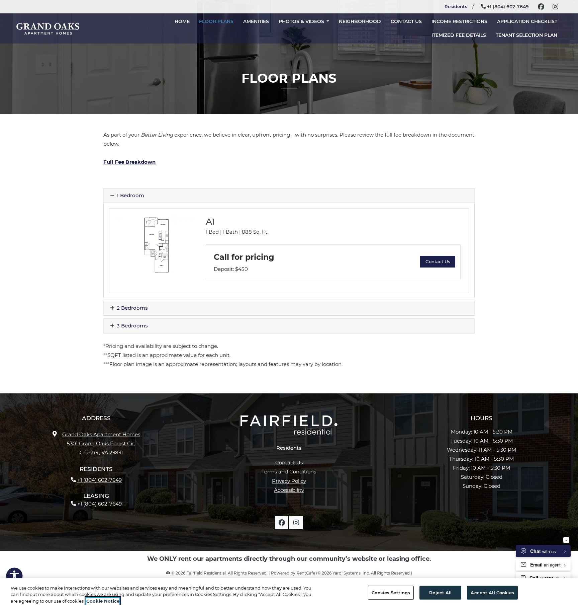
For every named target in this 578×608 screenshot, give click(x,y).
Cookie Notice (102, 601)
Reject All (440, 592)
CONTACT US (406, 21)
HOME (182, 21)
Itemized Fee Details (461, 35)
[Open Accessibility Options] (14, 577)
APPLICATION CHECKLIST (529, 21)
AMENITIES (256, 21)
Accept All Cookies (492, 592)
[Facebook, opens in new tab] (541, 6)
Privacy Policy (289, 480)
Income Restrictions (459, 21)
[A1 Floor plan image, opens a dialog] (156, 245)
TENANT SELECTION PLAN (529, 35)
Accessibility (289, 490)
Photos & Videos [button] (302, 21)
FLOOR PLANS (216, 21)
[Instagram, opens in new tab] (555, 6)
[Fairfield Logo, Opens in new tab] (289, 427)
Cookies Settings (391, 592)
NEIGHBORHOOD (360, 21)
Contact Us (289, 462)
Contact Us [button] (440, 261)
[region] (289, 593)
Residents (459, 6)
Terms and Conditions (289, 471)
